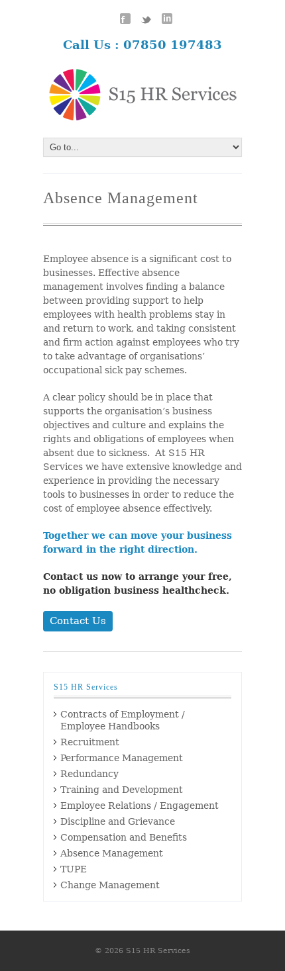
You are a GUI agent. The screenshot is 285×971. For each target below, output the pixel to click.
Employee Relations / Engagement (139, 805)
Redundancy (89, 773)
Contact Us (78, 621)
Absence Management (111, 853)
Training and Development (121, 789)
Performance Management (121, 758)
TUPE (73, 869)
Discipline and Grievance (117, 821)
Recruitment (89, 742)
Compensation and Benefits (123, 837)
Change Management (110, 885)
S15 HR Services (158, 951)
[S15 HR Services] (142, 94)
